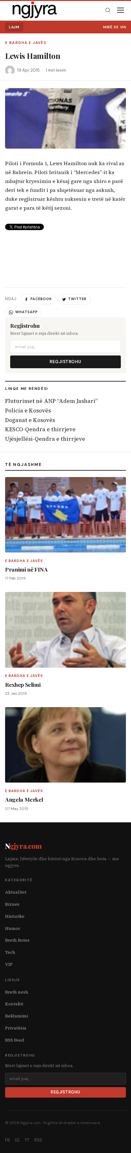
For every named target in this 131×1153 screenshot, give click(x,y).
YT (26, 1140)
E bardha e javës (25, 42)
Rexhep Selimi (22, 684)
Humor (12, 928)
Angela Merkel (24, 799)
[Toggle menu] (120, 10)
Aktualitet (15, 892)
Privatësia (15, 1028)
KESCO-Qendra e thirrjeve (40, 429)
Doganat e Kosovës (30, 420)
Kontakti (14, 1004)
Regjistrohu (65, 361)
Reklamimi (16, 1016)
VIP (9, 964)
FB (7, 1140)
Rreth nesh (16, 992)
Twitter (77, 299)
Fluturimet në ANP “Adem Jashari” (51, 401)
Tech (10, 952)
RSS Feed (14, 1040)
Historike (14, 916)
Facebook (41, 299)
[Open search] (108, 10)
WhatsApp (26, 312)
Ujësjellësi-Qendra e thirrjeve (45, 439)
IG (17, 1140)
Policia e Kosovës (28, 410)
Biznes (12, 904)
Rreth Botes (17, 940)
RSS (38, 1140)
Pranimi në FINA (26, 569)
